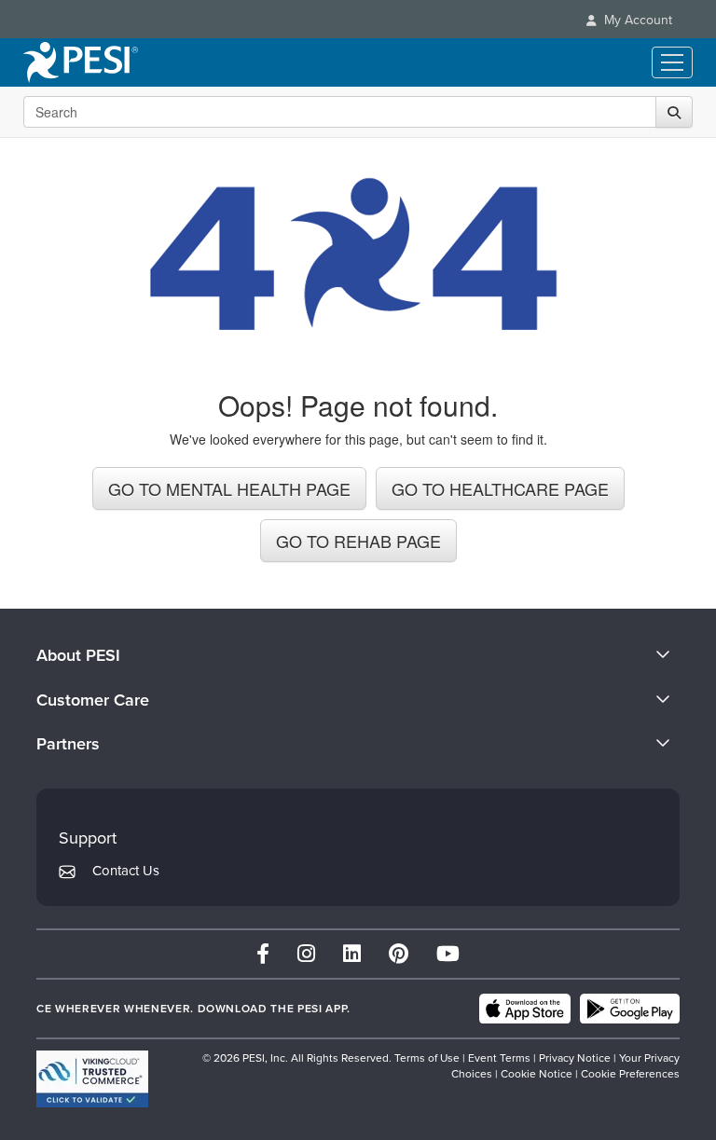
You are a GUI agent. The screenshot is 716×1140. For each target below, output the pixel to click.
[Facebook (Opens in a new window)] (263, 954)
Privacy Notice (575, 1058)
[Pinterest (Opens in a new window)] (398, 954)
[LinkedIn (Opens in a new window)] (351, 954)
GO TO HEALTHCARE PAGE (500, 488)
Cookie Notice (536, 1073)
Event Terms (499, 1058)
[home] (80, 62)
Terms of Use (427, 1058)
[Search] (674, 112)
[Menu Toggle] (672, 62)
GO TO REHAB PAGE (358, 541)
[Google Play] (630, 1008)
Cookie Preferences (630, 1073)
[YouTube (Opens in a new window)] (448, 954)
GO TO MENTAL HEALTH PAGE (229, 488)
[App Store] (525, 1008)
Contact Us (125, 870)
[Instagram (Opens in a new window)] (306, 954)
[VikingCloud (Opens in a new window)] (92, 1079)
